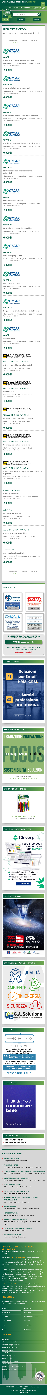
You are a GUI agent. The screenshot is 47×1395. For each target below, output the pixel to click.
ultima (34, 43)
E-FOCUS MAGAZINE (11, 1158)
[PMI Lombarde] (7, 14)
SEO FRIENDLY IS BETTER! (13, 1184)
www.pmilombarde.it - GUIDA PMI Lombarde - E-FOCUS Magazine (22, 1199)
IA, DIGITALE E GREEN (11, 1165)
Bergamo (6, 1308)
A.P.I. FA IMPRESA (10, 1206)
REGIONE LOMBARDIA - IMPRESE (15, 1219)
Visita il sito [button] (12, 608)
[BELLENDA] (23, 1106)
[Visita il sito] (4, 70)
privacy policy (23, 1392)
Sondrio (28, 1325)
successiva (27, 43)
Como (5, 1317)
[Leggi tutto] (11, 70)
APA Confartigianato (10, 1361)
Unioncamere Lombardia (11, 1347)
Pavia (27, 1321)
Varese (27, 1329)
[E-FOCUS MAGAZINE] (23, 753)
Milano (27, 1312)
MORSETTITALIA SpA (11, 1213)
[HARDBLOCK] (23, 1053)
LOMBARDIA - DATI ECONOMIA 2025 (16, 1191)
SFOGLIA (31, 816)
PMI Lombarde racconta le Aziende (18, 1228)
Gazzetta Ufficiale (9, 1369)
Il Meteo (5, 1339)
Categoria (21, 19)
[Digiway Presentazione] (23, 692)
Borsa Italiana (8, 1364)
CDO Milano (7, 1358)
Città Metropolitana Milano (12, 1345)
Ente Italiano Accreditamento (13, 1367)
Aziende (5, 19)
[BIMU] (23, 927)
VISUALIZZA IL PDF (19, 816)
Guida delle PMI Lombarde (14, 1284)
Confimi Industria (9, 1356)
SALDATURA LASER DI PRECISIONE (16, 1178)
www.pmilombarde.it (19, 1258)
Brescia (6, 1312)
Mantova (28, 1308)
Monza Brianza (31, 1317)
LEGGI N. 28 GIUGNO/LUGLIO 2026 (23, 778)
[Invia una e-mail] (7, 70)
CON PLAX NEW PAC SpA (13, 1235)
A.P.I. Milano (7, 1353)
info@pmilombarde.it (23, 652)
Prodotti (37, 19)
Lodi (4, 1329)
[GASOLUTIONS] (23, 993)
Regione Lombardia (9, 1342)
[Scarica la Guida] (23, 803)
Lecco (5, 1325)
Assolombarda (7, 1350)
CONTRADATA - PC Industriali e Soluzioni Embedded (24, 1171)
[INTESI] (23, 860)
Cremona (6, 1321)
